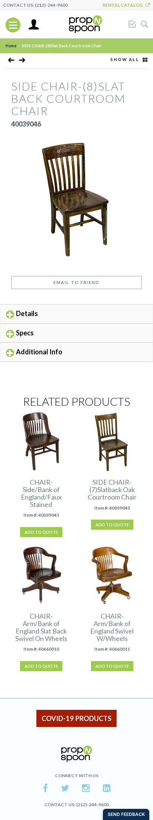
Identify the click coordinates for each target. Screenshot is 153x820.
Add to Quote (41, 532)
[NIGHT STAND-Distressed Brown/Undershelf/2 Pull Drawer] (11, 61)
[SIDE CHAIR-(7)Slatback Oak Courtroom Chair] (22, 61)
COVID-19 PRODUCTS (76, 718)
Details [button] (27, 313)
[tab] (76, 313)
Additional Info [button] (39, 352)
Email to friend (76, 282)
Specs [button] (25, 333)
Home (11, 45)
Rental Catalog (124, 5)
